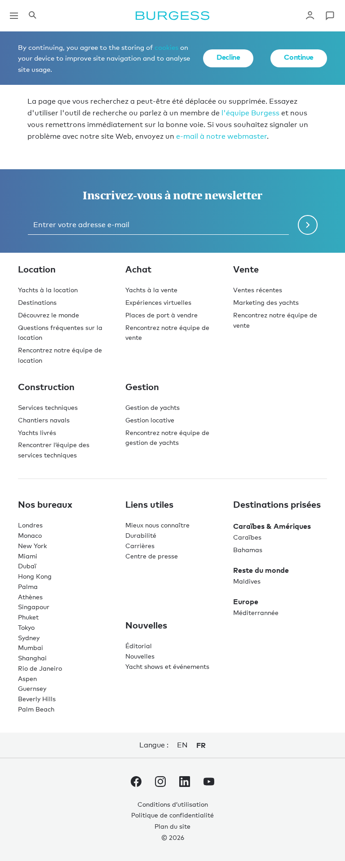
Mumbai (30, 647)
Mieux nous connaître (157, 525)
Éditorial (138, 646)
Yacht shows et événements (167, 666)
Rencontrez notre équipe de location (60, 355)
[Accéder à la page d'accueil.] (172, 16)
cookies (166, 47)
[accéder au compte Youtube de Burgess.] (209, 783)
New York (32, 545)
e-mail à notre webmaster (221, 136)
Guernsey (32, 688)
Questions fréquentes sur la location (60, 333)
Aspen (27, 678)
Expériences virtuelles (158, 302)
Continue (299, 57)
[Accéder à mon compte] (310, 15)
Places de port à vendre (161, 315)
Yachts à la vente (151, 290)
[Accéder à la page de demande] (330, 15)
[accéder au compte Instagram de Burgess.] (160, 783)
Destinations (37, 302)
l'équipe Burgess (250, 113)
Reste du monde (261, 570)
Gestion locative (149, 420)
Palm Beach (36, 709)
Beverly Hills (37, 699)
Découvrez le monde (48, 315)
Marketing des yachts (266, 302)
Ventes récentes (257, 290)
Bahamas (247, 550)
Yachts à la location (48, 290)
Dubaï (27, 566)
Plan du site (172, 826)
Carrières (140, 545)
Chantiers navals (44, 420)
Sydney (29, 637)
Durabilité (140, 535)
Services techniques (48, 407)
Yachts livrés (37, 432)
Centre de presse (151, 556)
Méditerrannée (256, 612)
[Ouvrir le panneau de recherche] (32, 15)
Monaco (30, 535)
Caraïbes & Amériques (272, 526)
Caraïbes (247, 537)
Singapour (33, 607)
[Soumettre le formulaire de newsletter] (308, 225)
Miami (27, 556)
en (182, 745)
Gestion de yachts (152, 407)
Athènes (30, 597)
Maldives (247, 581)
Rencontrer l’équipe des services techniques (53, 450)
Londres (30, 525)
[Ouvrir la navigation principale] (13, 15)
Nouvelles (140, 656)
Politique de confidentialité (172, 815)
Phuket (28, 617)
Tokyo (26, 627)
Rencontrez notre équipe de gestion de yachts (167, 438)
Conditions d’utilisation (172, 804)
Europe (245, 601)
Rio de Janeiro (40, 668)
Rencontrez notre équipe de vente (167, 333)
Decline (228, 57)
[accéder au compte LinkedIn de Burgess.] (185, 783)
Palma (28, 586)
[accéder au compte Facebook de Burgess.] (136, 783)
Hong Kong (35, 576)
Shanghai (32, 658)
